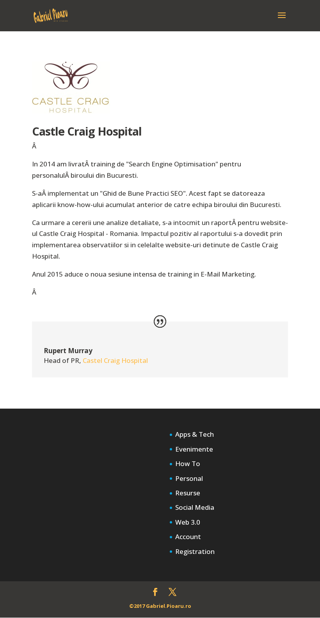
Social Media (194, 507)
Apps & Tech (194, 434)
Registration (195, 551)
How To (187, 463)
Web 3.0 (187, 522)
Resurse (187, 492)
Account (188, 536)
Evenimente (194, 449)
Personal (189, 478)
